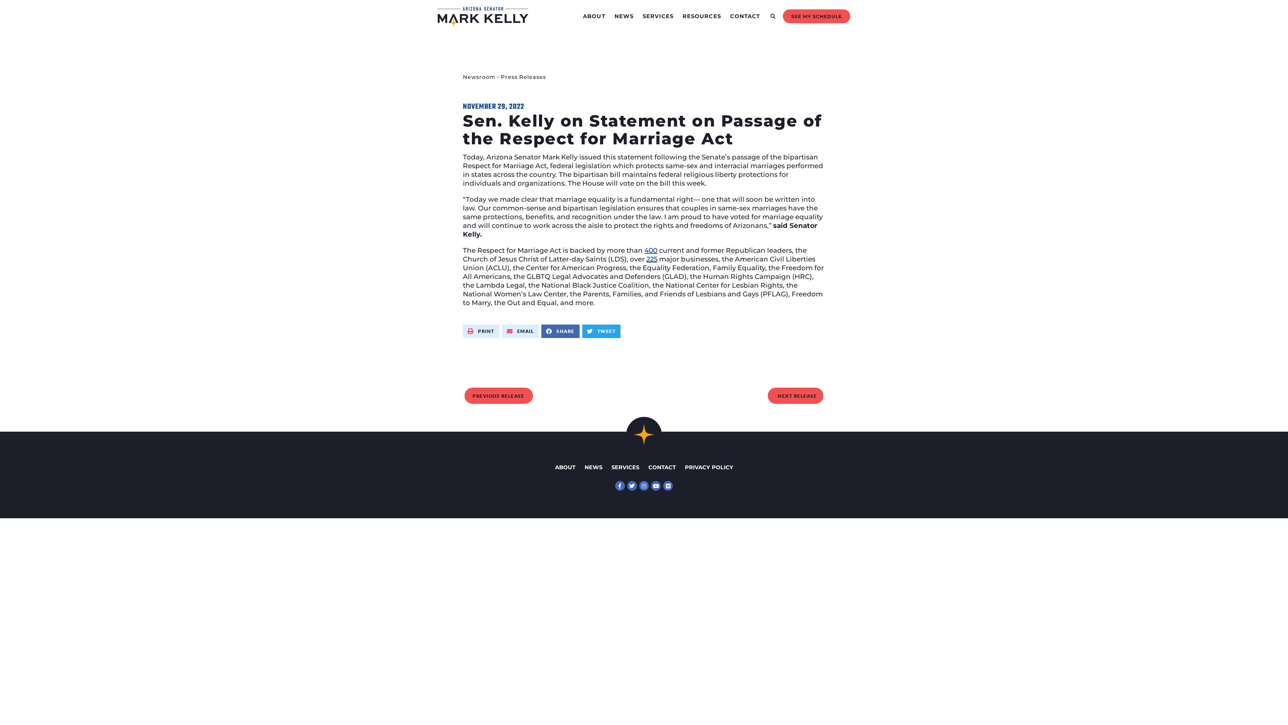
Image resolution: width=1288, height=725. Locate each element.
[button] (773, 16)
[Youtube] (656, 486)
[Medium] (668, 486)
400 (650, 250)
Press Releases (523, 77)
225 (651, 259)
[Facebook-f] (620, 486)
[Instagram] (644, 486)
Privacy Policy (709, 467)
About (594, 16)
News (624, 16)
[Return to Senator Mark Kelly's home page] (483, 25)
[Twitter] (632, 486)
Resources (702, 16)
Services (658, 16)
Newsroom (479, 77)
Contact (745, 16)
